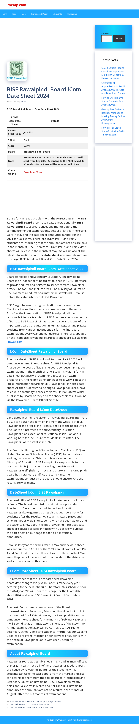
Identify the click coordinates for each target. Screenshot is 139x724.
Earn (5, 13)
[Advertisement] (113, 193)
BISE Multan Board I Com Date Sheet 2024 (29, 704)
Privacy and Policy (39, 13)
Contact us (72, 13)
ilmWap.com (15, 4)
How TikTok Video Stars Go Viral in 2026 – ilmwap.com (112, 131)
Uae (24, 13)
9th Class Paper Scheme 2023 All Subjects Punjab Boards (35, 701)
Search (105, 33)
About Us (57, 13)
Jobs (14, 13)
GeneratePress (84, 719)
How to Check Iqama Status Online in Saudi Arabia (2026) (113, 101)
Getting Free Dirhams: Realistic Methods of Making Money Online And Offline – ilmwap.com (113, 116)
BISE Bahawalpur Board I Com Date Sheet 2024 (31, 707)
